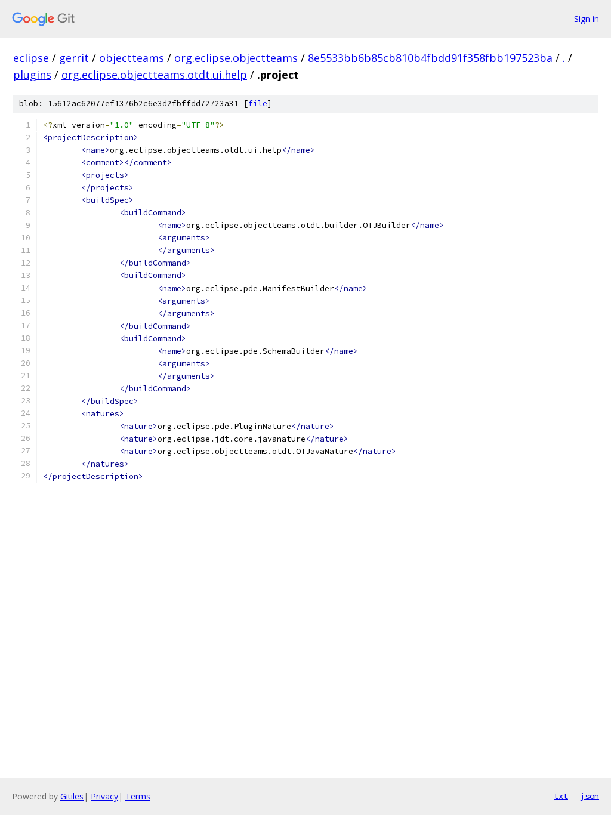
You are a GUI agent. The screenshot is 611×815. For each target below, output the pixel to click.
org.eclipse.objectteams (236, 58)
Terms (137, 796)
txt (561, 796)
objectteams (131, 58)
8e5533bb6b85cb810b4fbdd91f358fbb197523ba (430, 58)
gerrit (74, 58)
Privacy (104, 796)
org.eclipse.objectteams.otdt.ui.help (154, 74)
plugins (32, 74)
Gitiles (72, 796)
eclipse (31, 58)
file (257, 103)
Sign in (586, 18)
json (589, 796)
